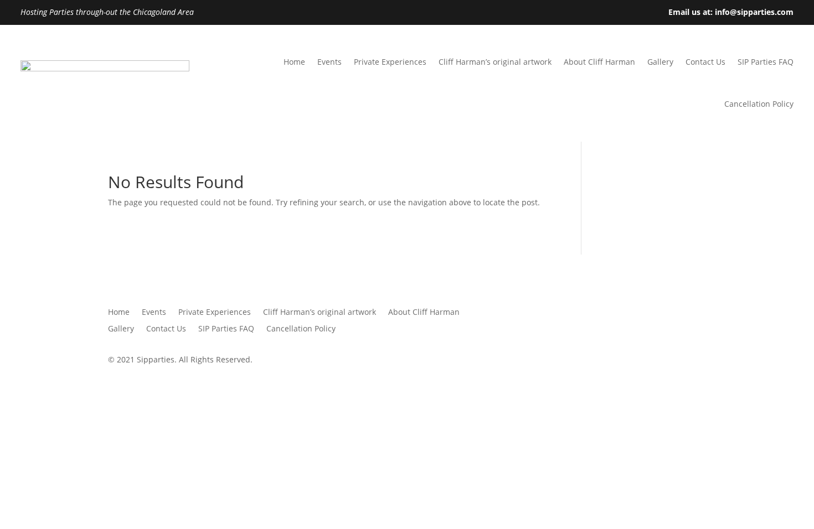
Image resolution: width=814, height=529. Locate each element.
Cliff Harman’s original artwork (495, 61)
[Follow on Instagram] (697, 312)
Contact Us (705, 61)
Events (329, 61)
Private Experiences (390, 61)
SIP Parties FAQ (766, 61)
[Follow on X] (675, 312)
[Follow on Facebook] (653, 312)
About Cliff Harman (599, 61)
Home (294, 61)
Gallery (660, 61)
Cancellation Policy (759, 103)
